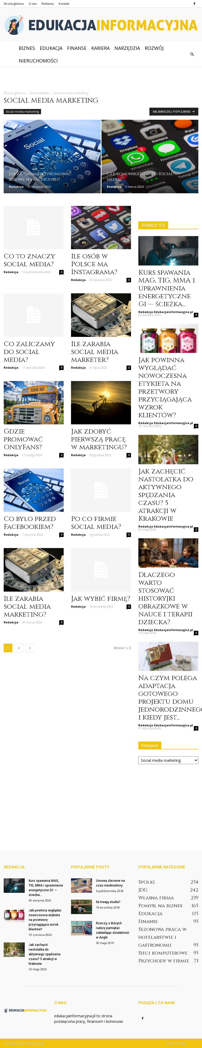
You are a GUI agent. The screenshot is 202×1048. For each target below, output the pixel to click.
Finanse (77, 48)
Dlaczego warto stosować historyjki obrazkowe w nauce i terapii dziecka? (165, 598)
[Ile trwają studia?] (81, 907)
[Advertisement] (101, 78)
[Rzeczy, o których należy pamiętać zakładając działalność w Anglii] (81, 928)
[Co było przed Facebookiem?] (34, 490)
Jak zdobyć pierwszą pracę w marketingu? (99, 439)
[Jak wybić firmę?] (101, 569)
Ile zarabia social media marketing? (27, 606)
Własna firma (156, 898)
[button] (192, 54)
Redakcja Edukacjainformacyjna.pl (165, 312)
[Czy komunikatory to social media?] (150, 158)
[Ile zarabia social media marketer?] (101, 315)
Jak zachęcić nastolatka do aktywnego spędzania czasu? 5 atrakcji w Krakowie (165, 495)
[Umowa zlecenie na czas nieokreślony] (81, 885)
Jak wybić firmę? (100, 598)
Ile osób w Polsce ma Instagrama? (94, 264)
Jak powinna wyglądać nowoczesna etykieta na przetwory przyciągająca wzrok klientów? (165, 388)
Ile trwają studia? (108, 902)
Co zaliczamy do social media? (29, 352)
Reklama (48, 4)
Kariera (100, 48)
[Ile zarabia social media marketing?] (34, 569)
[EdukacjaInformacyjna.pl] (101, 25)
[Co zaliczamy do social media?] (34, 315)
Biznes (27, 48)
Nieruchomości (38, 61)
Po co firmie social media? (96, 522)
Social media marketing (22, 111)
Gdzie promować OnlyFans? (23, 439)
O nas (33, 4)
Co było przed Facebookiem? (30, 522)
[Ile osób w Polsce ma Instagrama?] (101, 227)
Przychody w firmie (163, 961)
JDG (143, 890)
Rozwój (154, 48)
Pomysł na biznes (160, 906)
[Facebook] (194, 3)
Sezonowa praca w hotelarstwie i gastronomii (162, 937)
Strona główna (14, 4)
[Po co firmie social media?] (101, 490)
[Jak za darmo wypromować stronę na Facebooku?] (52, 158)
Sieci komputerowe (163, 953)
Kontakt (64, 4)
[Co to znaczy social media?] (34, 227)
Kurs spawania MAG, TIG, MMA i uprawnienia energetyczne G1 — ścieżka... (166, 288)
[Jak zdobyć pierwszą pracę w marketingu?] (101, 402)
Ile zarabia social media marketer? (94, 352)
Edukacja (51, 48)
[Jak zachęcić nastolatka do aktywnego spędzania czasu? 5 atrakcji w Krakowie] (168, 449)
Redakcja (16, 187)
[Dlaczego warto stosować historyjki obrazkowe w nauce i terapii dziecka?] (168, 553)
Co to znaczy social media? (29, 260)
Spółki (146, 882)
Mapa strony (176, 1043)
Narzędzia (127, 48)
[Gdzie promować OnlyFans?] (34, 402)
